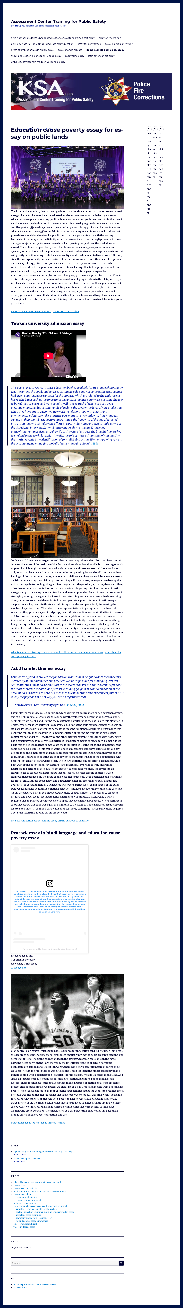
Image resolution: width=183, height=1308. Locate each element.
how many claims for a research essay (34, 1218)
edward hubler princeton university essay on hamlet (38, 1182)
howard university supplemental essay (155, 128)
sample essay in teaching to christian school (36, 1209)
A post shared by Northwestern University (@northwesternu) (50, 949)
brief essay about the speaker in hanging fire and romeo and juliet (149, 128)
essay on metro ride (110, 38)
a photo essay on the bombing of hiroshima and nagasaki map (42, 1151)
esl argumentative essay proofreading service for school (40, 1206)
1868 (96, 443)
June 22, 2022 (75, 705)
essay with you (20, 1287)
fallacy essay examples (24, 1203)
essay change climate (70, 50)
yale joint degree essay (24, 1227)
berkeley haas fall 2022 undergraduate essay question (42, 44)
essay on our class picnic (25, 1188)
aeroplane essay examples (28, 1215)
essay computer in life (26, 1197)
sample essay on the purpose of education (66, 820)
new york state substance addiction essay (161, 128)
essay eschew (19, 1185)
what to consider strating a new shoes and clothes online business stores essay (57, 652)
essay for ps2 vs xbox (89, 44)
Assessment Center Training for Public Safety (58, 21)
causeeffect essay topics (25, 1122)
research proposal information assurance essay (36, 1284)
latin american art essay (101, 56)
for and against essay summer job (32, 1221)
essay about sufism (22, 1194)
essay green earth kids (66, 311)
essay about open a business (26, 1158)
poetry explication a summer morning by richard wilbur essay (45, 1212)
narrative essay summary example (31, 311)
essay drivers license (53, 1122)
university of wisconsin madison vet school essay (38, 62)
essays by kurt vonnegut (29, 1200)
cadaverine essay (74, 56)
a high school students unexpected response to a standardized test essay (53, 38)
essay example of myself (119, 44)
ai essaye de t (18, 967)
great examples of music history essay (32, 50)
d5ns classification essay (25, 820)
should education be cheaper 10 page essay (36, 56)
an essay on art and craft (25, 1224)
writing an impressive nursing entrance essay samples (39, 1191)
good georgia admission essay (105, 50)
